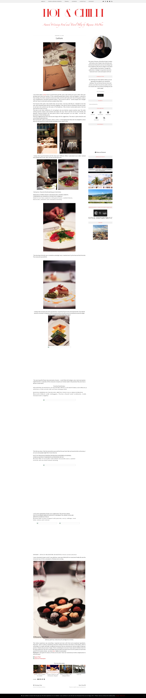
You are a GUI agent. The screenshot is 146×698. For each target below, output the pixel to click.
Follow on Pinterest (101, 152)
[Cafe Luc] (79, 669)
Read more (122, 695)
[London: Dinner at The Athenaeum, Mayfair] (52, 669)
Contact (91, 1)
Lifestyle (83, 1)
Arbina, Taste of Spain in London (39, 675)
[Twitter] (103, 1)
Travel (67, 1)
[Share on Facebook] (40, 679)
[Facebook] (109, 1)
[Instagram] (105, 1)
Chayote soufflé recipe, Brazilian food (77, 686)
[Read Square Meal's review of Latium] (37, 657)
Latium (44, 94)
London (74, 1)
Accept (117, 695)
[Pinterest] (107, 1)
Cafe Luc (79, 674)
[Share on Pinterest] (44, 679)
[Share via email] (38, 679)
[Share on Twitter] (42, 679)
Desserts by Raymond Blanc (39, 686)
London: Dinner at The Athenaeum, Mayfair (53, 675)
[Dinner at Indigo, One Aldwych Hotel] (66, 669)
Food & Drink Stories (55, 1)
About (43, 1)
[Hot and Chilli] (73, 17)
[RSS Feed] (111, 1)
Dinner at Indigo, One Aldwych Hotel (65, 675)
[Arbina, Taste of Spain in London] (39, 669)
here (54, 651)
